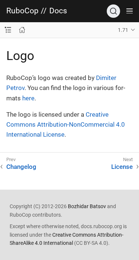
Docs (58, 11)
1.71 (123, 30)
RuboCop (22, 11)
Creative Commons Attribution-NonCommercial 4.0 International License (65, 124)
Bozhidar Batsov (87, 206)
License (122, 166)
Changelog (21, 166)
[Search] (113, 11)
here (28, 98)
